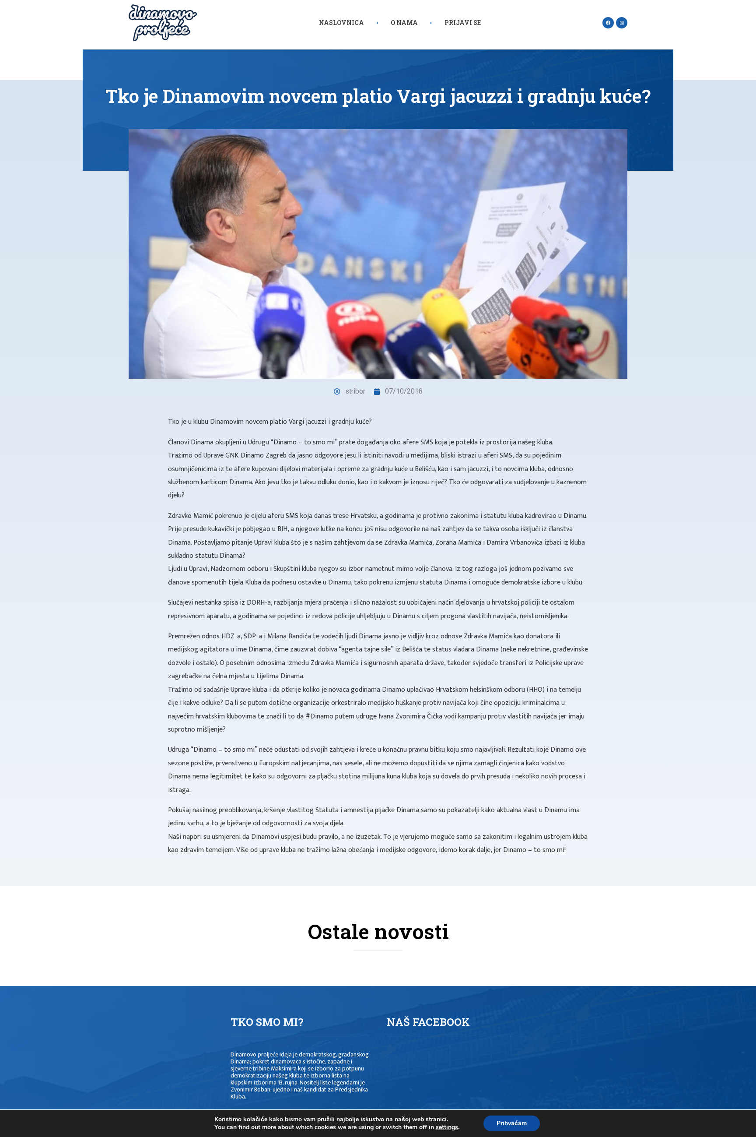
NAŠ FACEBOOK (428, 1022)
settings (447, 1127)
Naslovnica (341, 22)
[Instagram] (621, 22)
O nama (404, 22)
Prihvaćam (512, 1123)
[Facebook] (608, 22)
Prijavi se (462, 22)
